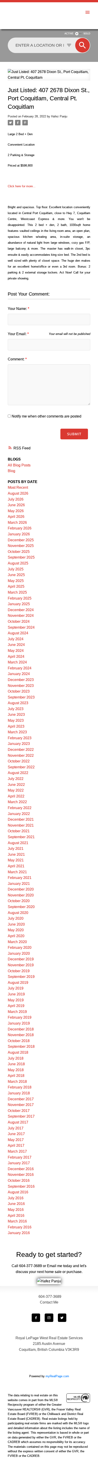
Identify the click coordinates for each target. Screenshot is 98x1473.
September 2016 (21, 1186)
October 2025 (19, 552)
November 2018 (21, 1035)
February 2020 (19, 947)
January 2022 (19, 814)
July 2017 (15, 1128)
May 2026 (16, 511)
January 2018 (19, 1093)
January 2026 (19, 534)
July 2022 (15, 779)
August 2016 (18, 1192)
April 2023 (16, 726)
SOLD (86, 33)
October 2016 (19, 1180)
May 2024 (16, 651)
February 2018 (19, 1087)
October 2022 (19, 761)
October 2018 (19, 1041)
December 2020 (21, 889)
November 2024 (21, 616)
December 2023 (21, 680)
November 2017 (21, 1105)
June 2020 (16, 924)
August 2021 (18, 843)
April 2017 (16, 1145)
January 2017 (19, 1163)
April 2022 (16, 796)
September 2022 (21, 767)
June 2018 (16, 1064)
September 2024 (21, 627)
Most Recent (18, 487)
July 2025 (15, 569)
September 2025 (21, 557)
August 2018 (18, 1052)
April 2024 (16, 656)
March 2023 (17, 732)
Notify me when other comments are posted (46, 416)
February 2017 (19, 1157)
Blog (11, 471)
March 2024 (17, 662)
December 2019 (21, 959)
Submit (74, 434)
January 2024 (19, 674)
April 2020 (16, 936)
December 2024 (21, 610)
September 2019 (21, 977)
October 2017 (19, 1111)
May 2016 (16, 1210)
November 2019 (21, 965)
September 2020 (21, 907)
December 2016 (21, 1169)
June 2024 (16, 645)
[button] (36, 1318)
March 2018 (17, 1081)
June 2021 (16, 854)
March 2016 (17, 1221)
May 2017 (16, 1140)
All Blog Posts (19, 465)
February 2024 (19, 668)
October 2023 (19, 691)
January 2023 (19, 744)
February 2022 (19, 808)
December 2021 (21, 819)
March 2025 (17, 592)
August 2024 (18, 633)
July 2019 (15, 988)
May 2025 (16, 581)
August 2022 (18, 773)
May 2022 (16, 790)
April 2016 (16, 1215)
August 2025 (18, 563)
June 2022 (16, 785)
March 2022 (17, 802)
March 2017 (17, 1151)
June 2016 (16, 1204)
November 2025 (21, 546)
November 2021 (21, 825)
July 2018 (15, 1058)
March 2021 (17, 872)
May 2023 (16, 720)
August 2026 (18, 493)
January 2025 (19, 604)
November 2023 (21, 686)
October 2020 (19, 901)
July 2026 (15, 499)
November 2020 (21, 895)
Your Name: (18, 309)
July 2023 (15, 709)
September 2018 (21, 1046)
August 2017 (18, 1122)
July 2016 (15, 1198)
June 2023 (16, 714)
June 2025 (16, 575)
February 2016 (19, 1227)
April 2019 (16, 1006)
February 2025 (19, 598)
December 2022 (21, 750)
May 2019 (16, 1000)
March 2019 (17, 1012)
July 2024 (15, 639)
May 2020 (16, 930)
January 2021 (19, 884)
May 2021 (16, 860)
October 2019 (19, 971)
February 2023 (19, 738)
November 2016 (21, 1175)
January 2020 (19, 953)
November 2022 (21, 755)
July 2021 (15, 848)
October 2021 (19, 831)
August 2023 (18, 703)
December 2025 (21, 540)
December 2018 (21, 1029)
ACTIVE (68, 33)
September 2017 (21, 1116)
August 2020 (18, 913)
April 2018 (16, 1076)
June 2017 (16, 1134)
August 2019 (18, 983)
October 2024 (19, 621)
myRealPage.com (57, 1376)
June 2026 (16, 505)
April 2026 (16, 517)
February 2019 (19, 1017)
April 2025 (16, 586)
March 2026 (17, 522)
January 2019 (19, 1023)
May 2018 (16, 1070)
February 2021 (19, 878)
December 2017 (21, 1099)
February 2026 (19, 528)
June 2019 (16, 994)
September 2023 (21, 697)
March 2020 (17, 942)
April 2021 (16, 866)
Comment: (16, 359)
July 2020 (15, 918)
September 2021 (21, 837)
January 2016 (19, 1233)
